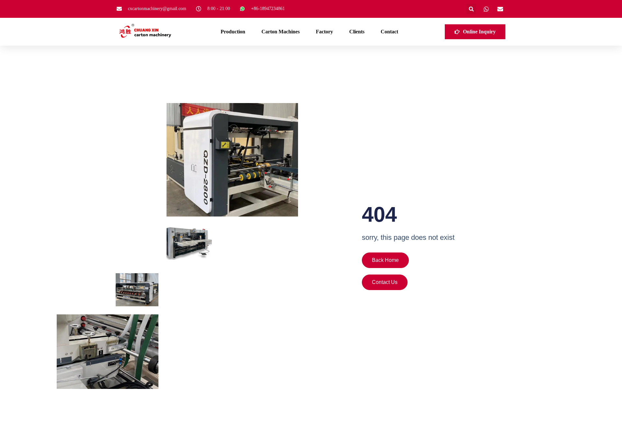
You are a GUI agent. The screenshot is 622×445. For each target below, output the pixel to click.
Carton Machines (280, 31)
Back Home (385, 260)
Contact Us (384, 282)
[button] (471, 9)
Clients (356, 31)
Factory (324, 31)
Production (233, 31)
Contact (389, 31)
